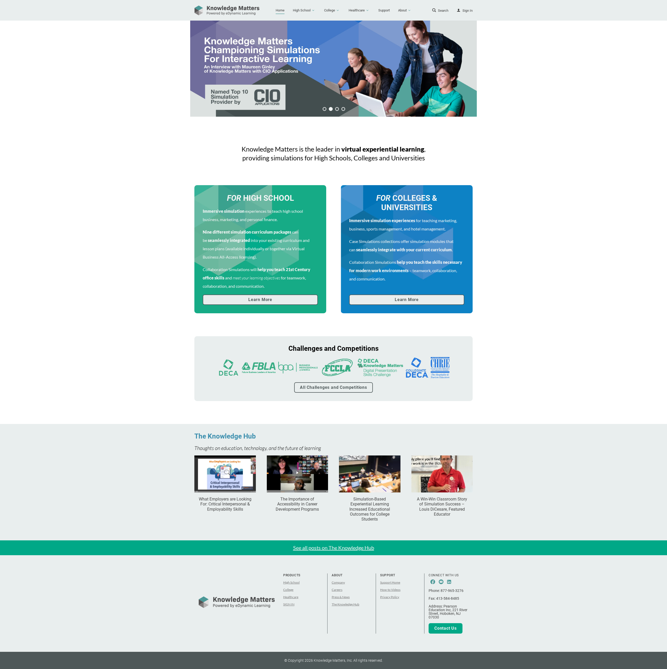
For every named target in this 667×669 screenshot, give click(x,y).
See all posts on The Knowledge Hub (333, 548)
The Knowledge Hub (225, 436)
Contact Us (445, 628)
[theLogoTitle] (227, 10)
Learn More (260, 299)
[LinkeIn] (449, 582)
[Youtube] (441, 582)
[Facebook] (433, 582)
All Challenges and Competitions (333, 387)
